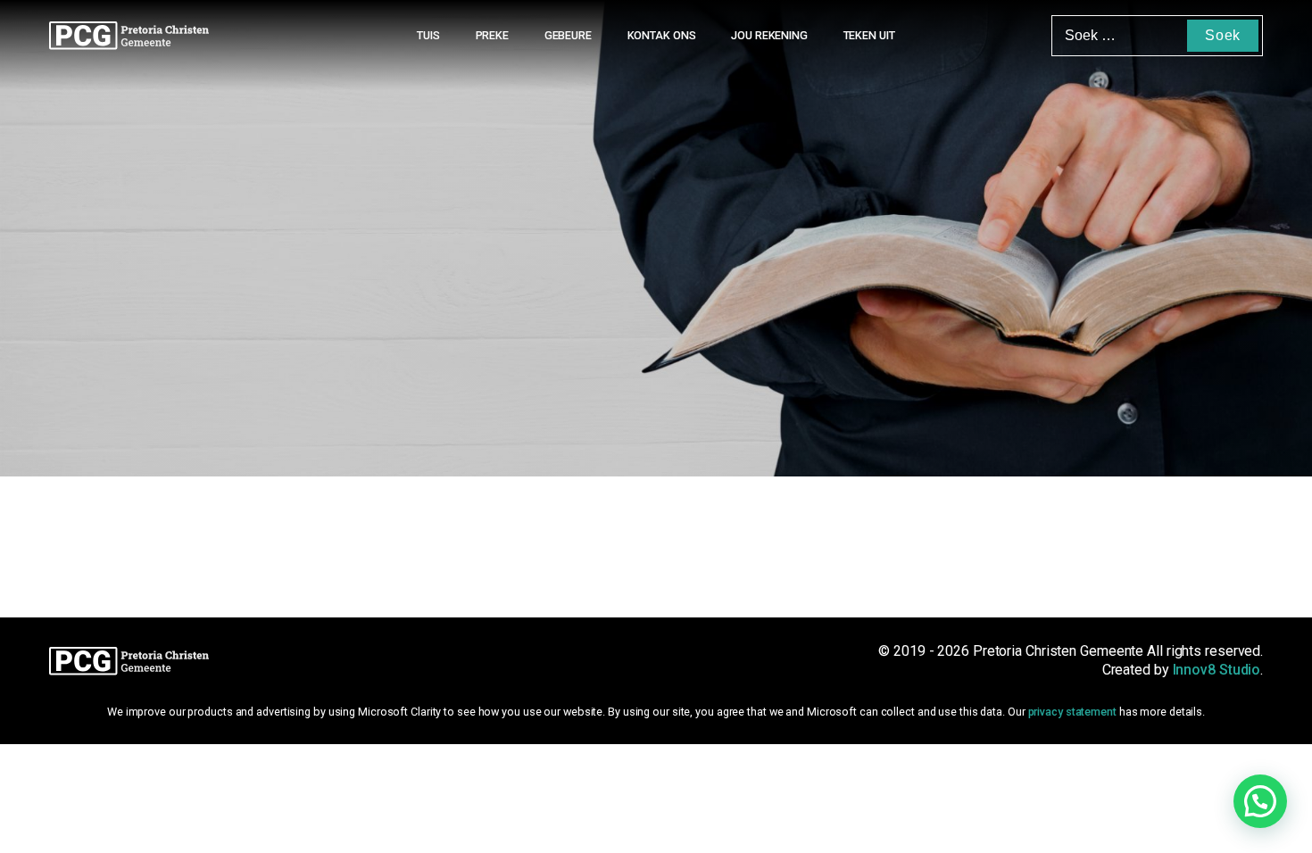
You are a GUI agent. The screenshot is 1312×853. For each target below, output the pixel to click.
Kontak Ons (661, 35)
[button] (1260, 801)
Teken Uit (869, 35)
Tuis (428, 35)
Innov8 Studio (1217, 669)
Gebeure (568, 35)
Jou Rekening (769, 35)
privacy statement (1072, 711)
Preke (493, 35)
